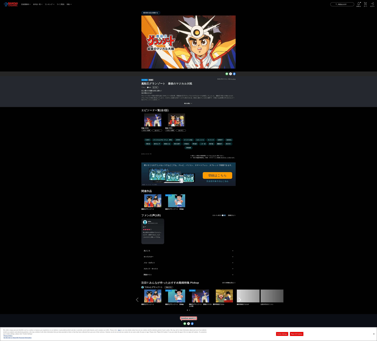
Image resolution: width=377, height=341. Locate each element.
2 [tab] (190, 310)
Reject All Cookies (296, 334)
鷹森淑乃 (219, 144)
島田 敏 (211, 144)
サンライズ (211, 140)
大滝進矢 (186, 144)
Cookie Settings (282, 334)
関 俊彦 (195, 144)
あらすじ (157, 130)
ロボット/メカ (200, 140)
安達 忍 (148, 144)
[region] (188, 334)
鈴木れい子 (157, 144)
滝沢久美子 (177, 144)
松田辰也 (229, 140)
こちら (234, 79)
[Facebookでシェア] (234, 73)
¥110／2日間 (146, 130)
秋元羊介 (228, 144)
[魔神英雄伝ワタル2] (248, 296)
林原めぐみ (167, 144)
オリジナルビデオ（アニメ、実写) (162, 140)
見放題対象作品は (217, 181)
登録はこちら (217, 175)
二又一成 (203, 144)
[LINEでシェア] (226, 73)
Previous (137, 300)
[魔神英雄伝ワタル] (224, 296)
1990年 (178, 140)
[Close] (374, 334)
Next (240, 300)
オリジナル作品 (188, 140)
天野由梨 (188, 147)
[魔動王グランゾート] (152, 200)
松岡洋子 (220, 140)
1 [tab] (187, 310)
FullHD (148, 140)
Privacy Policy (8, 336)
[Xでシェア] (230, 73)
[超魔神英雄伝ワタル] (272, 296)
